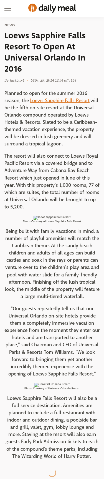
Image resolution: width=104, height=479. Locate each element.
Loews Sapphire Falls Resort (60, 100)
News (9, 25)
